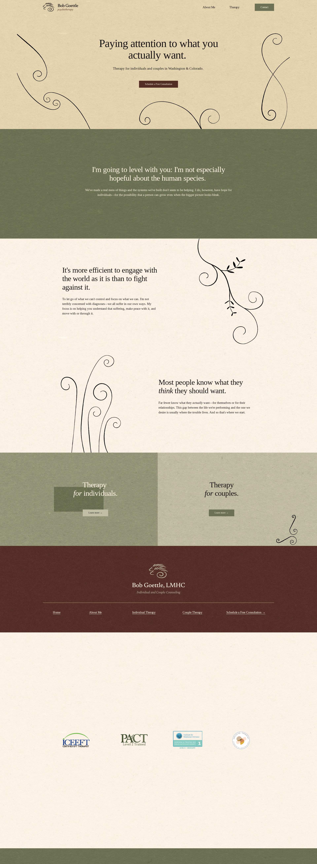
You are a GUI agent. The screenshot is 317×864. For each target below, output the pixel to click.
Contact (264, 7)
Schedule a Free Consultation (158, 84)
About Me (209, 7)
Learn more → (95, 512)
